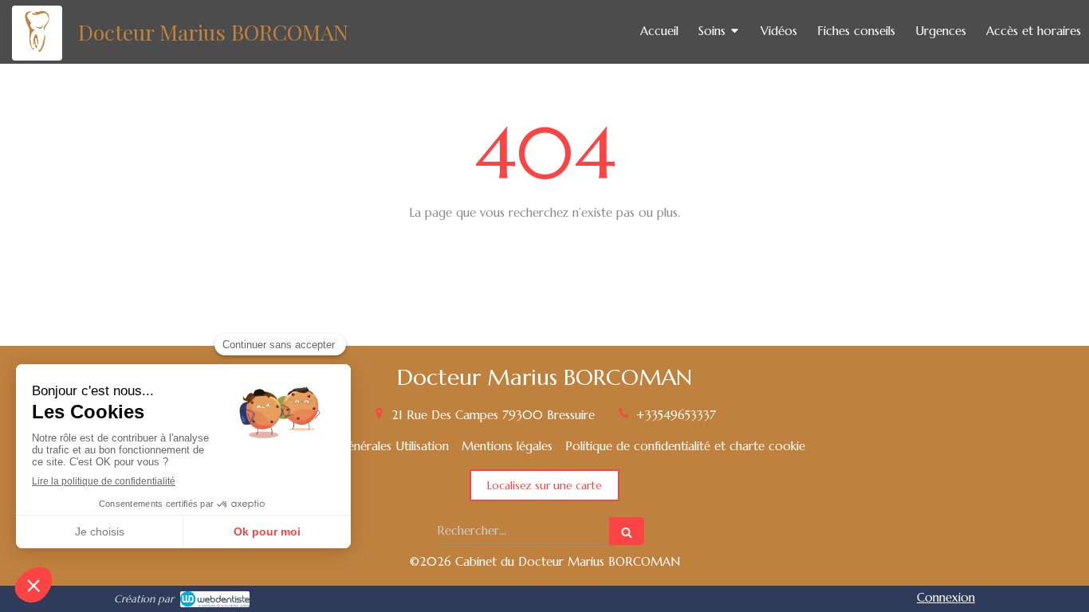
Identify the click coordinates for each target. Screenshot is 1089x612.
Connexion (946, 597)
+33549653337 (676, 414)
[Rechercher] (626, 531)
